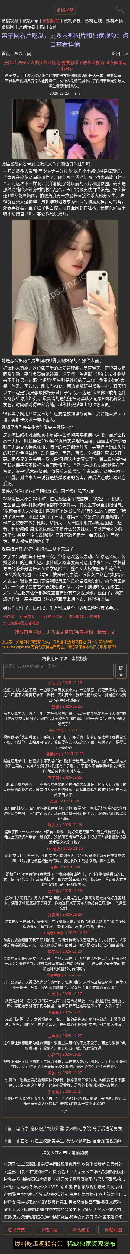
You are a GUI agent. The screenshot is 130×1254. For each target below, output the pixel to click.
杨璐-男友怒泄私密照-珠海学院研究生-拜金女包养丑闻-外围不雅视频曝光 (66, 1217)
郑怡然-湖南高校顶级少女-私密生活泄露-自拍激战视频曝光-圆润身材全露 (66, 1186)
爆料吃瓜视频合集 (39, 1244)
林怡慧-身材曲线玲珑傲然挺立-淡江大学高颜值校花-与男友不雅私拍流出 (66, 1179)
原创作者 (26, 26)
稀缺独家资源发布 (91, 1244)
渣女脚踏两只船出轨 (84, 617)
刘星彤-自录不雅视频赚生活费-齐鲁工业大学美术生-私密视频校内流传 (65, 1171)
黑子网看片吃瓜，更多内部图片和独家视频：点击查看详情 (65, 40)
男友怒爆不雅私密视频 (21, 623)
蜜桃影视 (72, 20)
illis (77, 93)
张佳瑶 (8, 617)
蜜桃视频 (65, 9)
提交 (121, 671)
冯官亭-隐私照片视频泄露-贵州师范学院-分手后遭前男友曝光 (72, 1128)
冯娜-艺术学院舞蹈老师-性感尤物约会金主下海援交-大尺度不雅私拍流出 (66, 1209)
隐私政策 (81, 1229)
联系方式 (16, 1229)
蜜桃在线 (93, 20)
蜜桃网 (8, 26)
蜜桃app (30, 20)
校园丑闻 (22, 53)
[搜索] (119, 8)
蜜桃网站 (51, 20)
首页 (6, 53)
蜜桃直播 (114, 20)
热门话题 (48, 26)
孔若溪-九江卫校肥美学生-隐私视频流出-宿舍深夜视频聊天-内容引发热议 (72, 1140)
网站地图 (113, 1229)
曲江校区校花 (51, 617)
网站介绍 (49, 1229)
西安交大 (27, 617)
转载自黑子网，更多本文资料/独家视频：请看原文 (65, 632)
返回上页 (120, 53)
